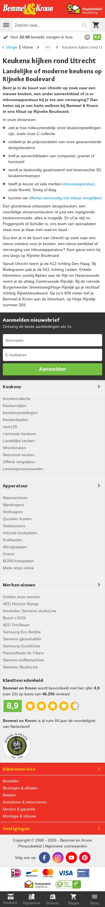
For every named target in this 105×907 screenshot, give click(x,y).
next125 (10, 426)
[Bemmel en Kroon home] (28, 9)
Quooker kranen (17, 519)
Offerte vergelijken (19, 462)
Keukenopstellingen (20, 412)
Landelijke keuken (19, 440)
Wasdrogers (13, 504)
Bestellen (11, 781)
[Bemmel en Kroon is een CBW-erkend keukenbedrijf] (68, 882)
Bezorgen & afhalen (20, 788)
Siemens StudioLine (20, 667)
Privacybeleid (30, 846)
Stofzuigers (13, 512)
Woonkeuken (14, 447)
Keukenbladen (15, 419)
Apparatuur (15, 485)
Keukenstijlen (14, 405)
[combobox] (51, 25)
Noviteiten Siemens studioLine (29, 611)
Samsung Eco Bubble (22, 632)
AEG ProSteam (16, 625)
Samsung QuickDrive (21, 646)
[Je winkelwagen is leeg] (96, 25)
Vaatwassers (14, 526)
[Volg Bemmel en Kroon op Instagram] (58, 857)
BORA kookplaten (18, 561)
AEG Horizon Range (21, 604)
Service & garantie (19, 809)
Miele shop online (18, 568)
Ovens (8, 554)
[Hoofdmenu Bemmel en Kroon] (6, 25)
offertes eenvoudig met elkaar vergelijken (65, 198)
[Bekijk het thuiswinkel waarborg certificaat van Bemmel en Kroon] (84, 9)
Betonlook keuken (18, 455)
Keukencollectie (17, 398)
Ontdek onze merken (21, 597)
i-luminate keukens (19, 433)
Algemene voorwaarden (66, 846)
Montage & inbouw (19, 816)
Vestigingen (16, 828)
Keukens (12, 386)
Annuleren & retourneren (25, 802)
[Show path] (47, 47)
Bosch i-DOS (14, 618)
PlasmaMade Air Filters (23, 653)
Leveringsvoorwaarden (23, 469)
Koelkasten (12, 540)
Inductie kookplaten (20, 533)
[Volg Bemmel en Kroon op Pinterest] (84, 857)
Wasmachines (15, 497)
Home (27, 47)
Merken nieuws (19, 585)
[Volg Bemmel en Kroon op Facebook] (44, 857)
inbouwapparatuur (79, 184)
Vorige (11, 47)
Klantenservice (19, 769)
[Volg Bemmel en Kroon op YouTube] (71, 857)
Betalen (9, 795)
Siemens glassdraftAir (22, 639)
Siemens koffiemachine (23, 660)
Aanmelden (52, 369)
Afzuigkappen (15, 547)
